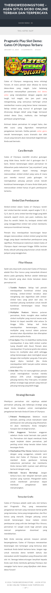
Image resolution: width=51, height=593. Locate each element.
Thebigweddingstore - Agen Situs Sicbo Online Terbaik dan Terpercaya (25, 9)
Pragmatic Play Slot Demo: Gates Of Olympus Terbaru (23, 43)
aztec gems (42, 131)
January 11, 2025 (11, 50)
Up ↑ (26, 588)
